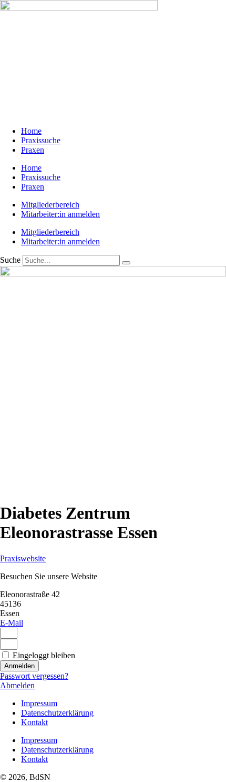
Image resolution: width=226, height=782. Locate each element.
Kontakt (34, 722)
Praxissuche (40, 140)
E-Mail (11, 622)
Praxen (32, 149)
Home (31, 130)
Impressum (39, 703)
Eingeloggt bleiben (43, 655)
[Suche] (126, 262)
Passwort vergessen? (34, 675)
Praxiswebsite (23, 558)
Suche (10, 259)
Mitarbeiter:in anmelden (60, 214)
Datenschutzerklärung (57, 712)
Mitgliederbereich (50, 204)
